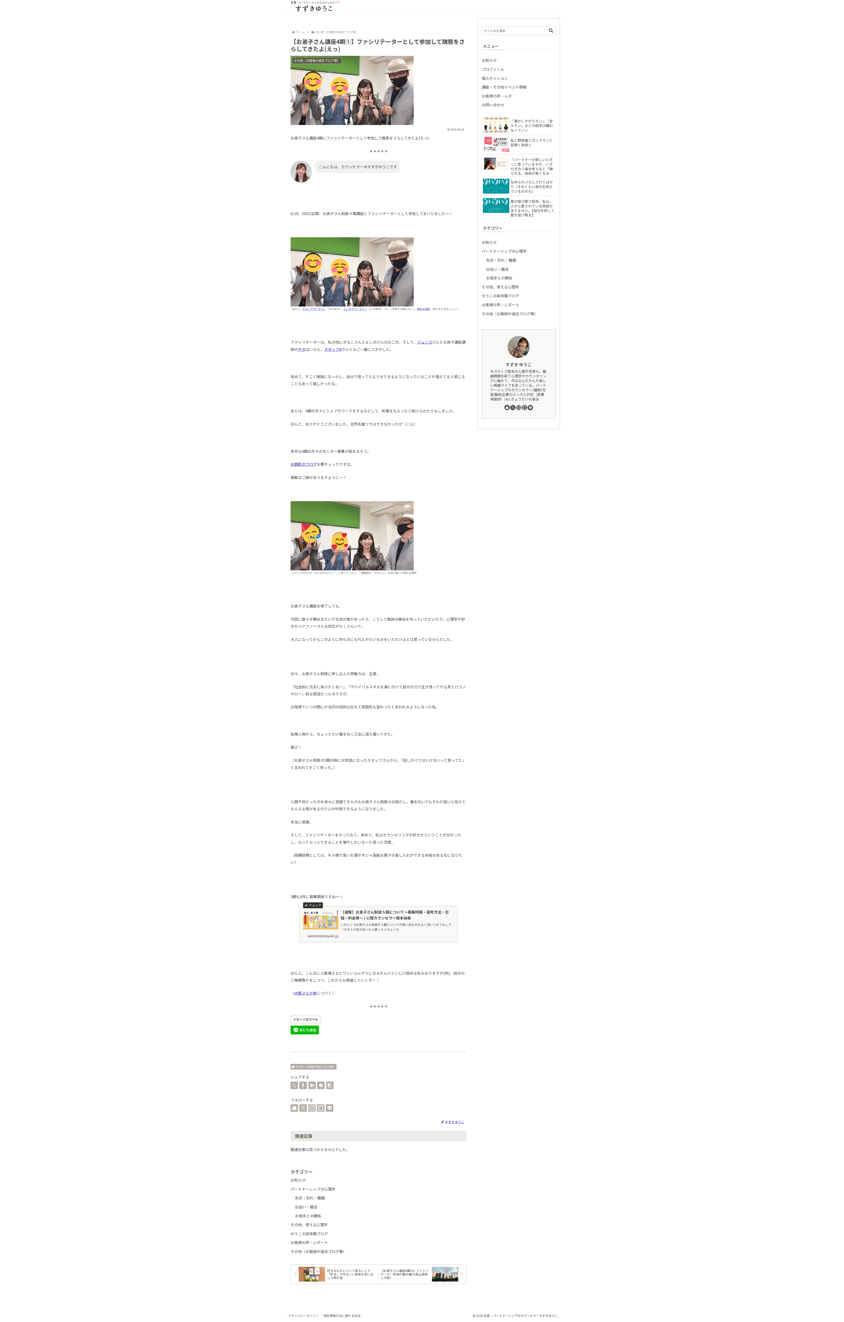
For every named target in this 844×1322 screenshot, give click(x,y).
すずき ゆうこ (519, 364)
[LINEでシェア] (321, 1085)
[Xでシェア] (294, 1085)
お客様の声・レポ (497, 96)
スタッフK (333, 349)
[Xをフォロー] (303, 1108)
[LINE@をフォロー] (329, 1108)
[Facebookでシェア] (303, 1085)
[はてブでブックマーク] (312, 1085)
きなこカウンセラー (314, 309)
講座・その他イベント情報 (504, 87)
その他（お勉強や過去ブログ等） (315, 1066)
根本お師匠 (423, 309)
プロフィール (493, 69)
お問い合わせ (493, 104)
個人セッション (495, 78)
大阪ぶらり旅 (305, 993)
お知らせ (489, 60)
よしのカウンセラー (355, 309)
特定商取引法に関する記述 (342, 1315)
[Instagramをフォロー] (312, 1108)
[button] (330, 1085)
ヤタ (302, 349)
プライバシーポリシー (303, 1315)
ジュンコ (424, 342)
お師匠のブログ (304, 464)
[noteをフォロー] (320, 1108)
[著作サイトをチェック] (294, 1108)
